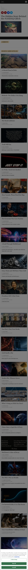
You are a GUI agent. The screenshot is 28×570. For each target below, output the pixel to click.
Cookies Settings (14, 559)
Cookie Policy (17, 556)
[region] (14, 559)
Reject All (14, 563)
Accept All (14, 567)
